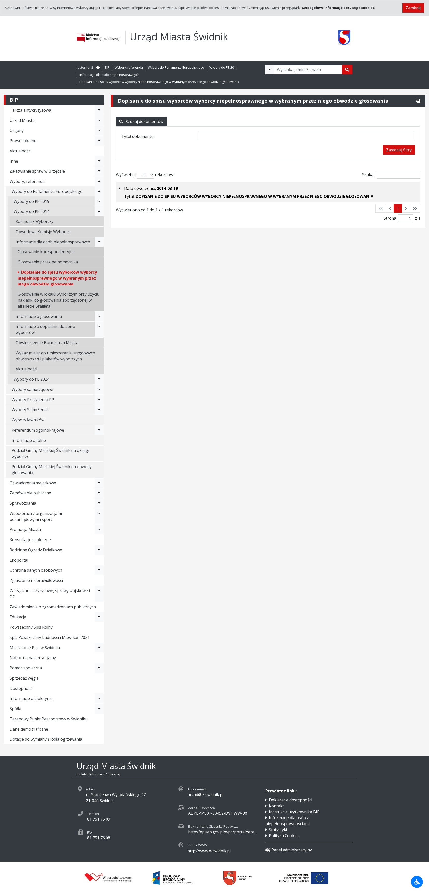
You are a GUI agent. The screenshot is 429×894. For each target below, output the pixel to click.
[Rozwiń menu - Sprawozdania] (99, 503)
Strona (390, 218)
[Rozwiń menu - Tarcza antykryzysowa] (99, 110)
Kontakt (276, 806)
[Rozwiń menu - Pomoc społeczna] (99, 668)
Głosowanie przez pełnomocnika (48, 262)
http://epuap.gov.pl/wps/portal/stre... (222, 832)
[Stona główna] (98, 67)
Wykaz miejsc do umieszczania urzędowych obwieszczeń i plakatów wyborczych (55, 356)
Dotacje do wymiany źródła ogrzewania (46, 739)
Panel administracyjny (291, 850)
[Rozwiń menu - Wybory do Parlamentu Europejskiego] (99, 191)
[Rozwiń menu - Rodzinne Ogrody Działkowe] (99, 550)
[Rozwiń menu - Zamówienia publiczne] (99, 493)
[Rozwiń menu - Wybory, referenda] (99, 181)
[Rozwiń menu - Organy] (99, 130)
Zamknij (413, 8)
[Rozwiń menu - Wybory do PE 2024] (99, 379)
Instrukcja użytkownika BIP (294, 811)
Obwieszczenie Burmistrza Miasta (47, 342)
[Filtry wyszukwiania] (269, 69)
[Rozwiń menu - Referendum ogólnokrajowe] (99, 430)
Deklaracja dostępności (290, 800)
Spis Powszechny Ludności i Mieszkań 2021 (50, 637)
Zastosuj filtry (399, 150)
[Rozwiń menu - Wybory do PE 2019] (99, 201)
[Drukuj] (418, 101)
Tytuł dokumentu (137, 136)
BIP (107, 67)
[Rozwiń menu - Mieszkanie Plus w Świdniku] (99, 647)
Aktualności (20, 151)
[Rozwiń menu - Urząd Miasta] (99, 120)
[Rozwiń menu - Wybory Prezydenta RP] (99, 400)
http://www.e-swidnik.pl (209, 850)
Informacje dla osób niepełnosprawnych (109, 74)
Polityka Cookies (284, 835)
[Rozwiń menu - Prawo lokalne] (99, 141)
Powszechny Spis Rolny (31, 627)
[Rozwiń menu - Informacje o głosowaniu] (99, 316)
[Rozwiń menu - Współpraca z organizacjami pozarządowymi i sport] (99, 516)
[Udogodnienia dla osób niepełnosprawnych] (417, 882)
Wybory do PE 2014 (223, 67)
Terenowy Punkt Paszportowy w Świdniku (49, 719)
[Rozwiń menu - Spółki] (99, 709)
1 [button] (398, 208)
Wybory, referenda (129, 67)
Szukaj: (368, 174)
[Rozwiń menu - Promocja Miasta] (99, 529)
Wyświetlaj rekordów (144, 174)
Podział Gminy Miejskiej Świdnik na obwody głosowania (52, 469)
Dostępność (21, 688)
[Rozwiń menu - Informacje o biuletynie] (99, 698)
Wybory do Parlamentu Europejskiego (176, 67)
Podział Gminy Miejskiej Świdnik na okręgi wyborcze (50, 453)
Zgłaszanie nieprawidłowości (36, 580)
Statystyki (278, 829)
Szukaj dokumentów (144, 121)
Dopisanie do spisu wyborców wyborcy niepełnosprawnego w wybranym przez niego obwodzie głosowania (159, 82)
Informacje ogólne (29, 440)
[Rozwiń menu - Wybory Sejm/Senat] (99, 410)
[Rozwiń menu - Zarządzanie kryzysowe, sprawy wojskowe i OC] (99, 594)
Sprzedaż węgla (24, 678)
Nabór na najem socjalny (33, 657)
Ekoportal (19, 560)
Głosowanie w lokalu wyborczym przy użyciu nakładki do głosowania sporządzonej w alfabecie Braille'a (58, 300)
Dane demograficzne (29, 729)
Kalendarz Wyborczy (34, 221)
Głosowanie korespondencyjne (46, 251)
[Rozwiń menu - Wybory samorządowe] (99, 389)
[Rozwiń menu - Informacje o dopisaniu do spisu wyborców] (99, 329)
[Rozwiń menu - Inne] (99, 161)
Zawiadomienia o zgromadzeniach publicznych (53, 607)
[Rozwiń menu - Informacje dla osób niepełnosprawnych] (99, 242)
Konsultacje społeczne (30, 539)
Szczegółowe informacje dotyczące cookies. (338, 7)
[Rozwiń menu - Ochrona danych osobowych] (99, 570)
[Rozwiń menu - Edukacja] (99, 617)
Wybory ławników (28, 420)
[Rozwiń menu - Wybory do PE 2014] (99, 211)
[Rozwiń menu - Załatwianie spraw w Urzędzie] (99, 171)
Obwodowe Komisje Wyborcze (44, 231)
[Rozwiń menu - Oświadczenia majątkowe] (99, 483)
